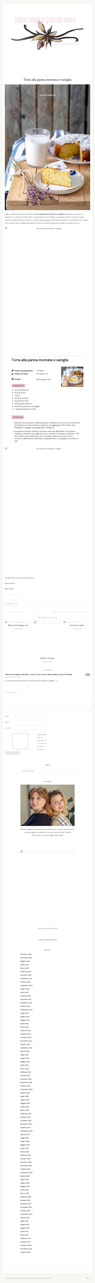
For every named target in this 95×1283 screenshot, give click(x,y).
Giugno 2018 (24, 1183)
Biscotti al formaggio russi (18, 625)
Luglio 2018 (24, 1179)
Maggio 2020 (25, 1103)
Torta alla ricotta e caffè (15, 612)
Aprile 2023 (24, 992)
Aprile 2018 (24, 1190)
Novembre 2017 (26, 1207)
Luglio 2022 (24, 1013)
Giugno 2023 (24, 989)
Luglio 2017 (24, 1221)
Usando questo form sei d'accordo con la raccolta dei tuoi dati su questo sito (42, 741)
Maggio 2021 (25, 1062)
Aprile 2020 (24, 1107)
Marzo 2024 (24, 968)
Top (87, 1278)
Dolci (47, 76)
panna (8, 595)
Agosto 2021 (25, 1051)
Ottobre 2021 (25, 1044)
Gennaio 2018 (25, 1200)
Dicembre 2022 (25, 999)
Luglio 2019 (24, 1138)
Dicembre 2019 (25, 1120)
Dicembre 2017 (25, 1204)
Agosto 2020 (25, 1093)
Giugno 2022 (24, 1016)
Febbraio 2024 (25, 971)
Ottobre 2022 (25, 1006)
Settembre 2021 (26, 1048)
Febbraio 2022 (25, 1030)
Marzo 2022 (24, 1027)
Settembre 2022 (26, 1010)
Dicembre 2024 (25, 954)
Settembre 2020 (26, 1089)
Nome (7, 716)
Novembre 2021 (26, 1041)
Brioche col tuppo (47, 658)
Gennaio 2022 (25, 1034)
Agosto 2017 (25, 1217)
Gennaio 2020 (25, 1117)
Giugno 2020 (24, 1100)
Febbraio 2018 (25, 1197)
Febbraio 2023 (25, 996)
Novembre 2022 (26, 1003)
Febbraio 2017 (25, 1238)
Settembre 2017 (26, 1214)
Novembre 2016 (26, 1249)
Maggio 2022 (25, 1020)
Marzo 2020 (24, 1110)
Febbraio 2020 (25, 1113)
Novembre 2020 (26, 1082)
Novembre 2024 (26, 958)
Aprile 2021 (24, 1065)
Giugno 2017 (24, 1224)
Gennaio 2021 (25, 1075)
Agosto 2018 (25, 1176)
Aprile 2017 (24, 1231)
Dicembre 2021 (25, 1037)
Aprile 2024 (24, 965)
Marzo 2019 (24, 1152)
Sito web (8, 728)
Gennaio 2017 (25, 1242)
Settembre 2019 (26, 1131)
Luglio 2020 (24, 1096)
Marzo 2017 (24, 1235)
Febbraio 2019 (25, 1155)
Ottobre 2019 (25, 1127)
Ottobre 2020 (25, 1086)
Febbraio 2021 (25, 1072)
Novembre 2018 (26, 1165)
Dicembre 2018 (25, 1162)
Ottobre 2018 (25, 1169)
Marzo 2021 (24, 1068)
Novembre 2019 (26, 1124)
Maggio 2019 (25, 1145)
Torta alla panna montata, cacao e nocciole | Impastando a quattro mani (38, 674)
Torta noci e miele (77, 625)
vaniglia (16, 595)
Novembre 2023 (26, 978)
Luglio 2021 (24, 1055)
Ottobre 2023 (25, 982)
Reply (87, 674)
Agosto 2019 (25, 1134)
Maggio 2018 (25, 1186)
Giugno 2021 (24, 1058)
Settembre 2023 (26, 985)
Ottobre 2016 (25, 1252)
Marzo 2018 (24, 1193)
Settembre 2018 (26, 1172)
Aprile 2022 (24, 1023)
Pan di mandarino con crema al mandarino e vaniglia (70, 612)
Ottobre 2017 (25, 1211)
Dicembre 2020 (25, 1079)
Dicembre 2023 (25, 975)
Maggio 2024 (25, 961)
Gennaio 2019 (25, 1159)
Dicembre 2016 (25, 1245)
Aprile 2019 (24, 1148)
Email (7, 722)
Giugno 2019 (24, 1141)
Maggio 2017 (25, 1228)
